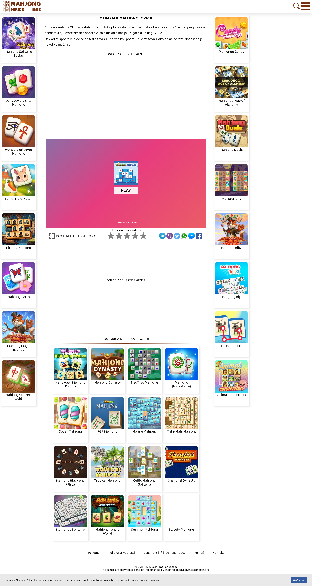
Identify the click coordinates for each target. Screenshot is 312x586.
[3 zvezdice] (127, 235)
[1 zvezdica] (111, 235)
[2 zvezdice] (119, 235)
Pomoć (199, 553)
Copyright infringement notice (164, 553)
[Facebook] (199, 236)
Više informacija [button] (149, 580)
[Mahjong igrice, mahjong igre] (23, 6)
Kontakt (218, 553)
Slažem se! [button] (299, 580)
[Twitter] (177, 236)
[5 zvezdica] (143, 235)
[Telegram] (162, 236)
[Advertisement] (126, 80)
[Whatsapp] (184, 236)
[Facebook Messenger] (191, 236)
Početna (94, 553)
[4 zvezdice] (135, 235)
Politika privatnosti (121, 553)
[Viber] (169, 236)
